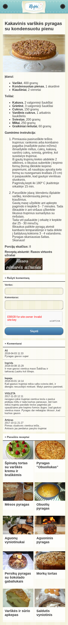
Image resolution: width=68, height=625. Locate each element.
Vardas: (9, 285)
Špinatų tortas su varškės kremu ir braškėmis (16, 469)
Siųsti (34, 331)
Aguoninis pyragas (44, 540)
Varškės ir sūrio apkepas (17, 613)
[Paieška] (62, 6)
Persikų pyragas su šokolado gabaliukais (18, 577)
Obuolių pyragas (42, 506)
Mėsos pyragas (17, 504)
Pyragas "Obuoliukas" (47, 465)
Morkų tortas (46, 573)
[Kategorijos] (5, 6)
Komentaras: (12, 297)
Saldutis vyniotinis (44, 613)
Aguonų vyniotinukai (15, 540)
